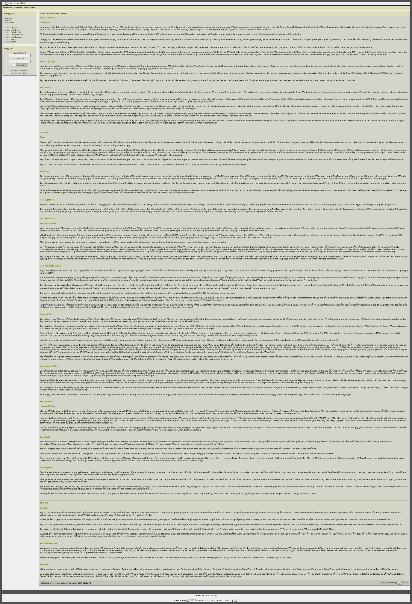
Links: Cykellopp (12, 30)
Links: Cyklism (11, 27)
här (25, 73)
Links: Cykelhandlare (14, 34)
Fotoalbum (29, 7)
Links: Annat (10, 42)
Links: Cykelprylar (13, 32)
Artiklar (18, 7)
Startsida (7, 7)
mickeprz (56, 583)
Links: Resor (10, 39)
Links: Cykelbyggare (14, 37)
